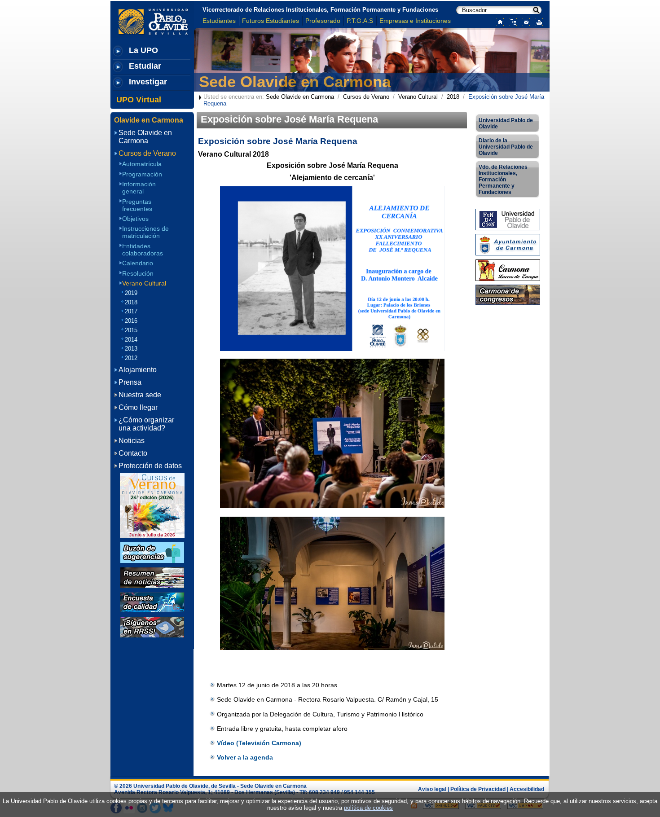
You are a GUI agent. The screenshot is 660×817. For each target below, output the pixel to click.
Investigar (148, 81)
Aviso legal (432, 789)
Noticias (132, 440)
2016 (131, 320)
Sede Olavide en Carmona (295, 81)
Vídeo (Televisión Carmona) (259, 743)
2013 (131, 348)
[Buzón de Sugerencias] (152, 552)
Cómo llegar (138, 407)
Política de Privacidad (478, 789)
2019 (131, 293)
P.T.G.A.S (360, 20)
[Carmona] (507, 269)
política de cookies (368, 807)
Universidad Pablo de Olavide (506, 123)
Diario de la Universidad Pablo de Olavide (506, 146)
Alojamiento (138, 369)
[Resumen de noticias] (152, 577)
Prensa (130, 382)
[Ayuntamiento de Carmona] (507, 244)
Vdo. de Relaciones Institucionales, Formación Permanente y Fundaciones (503, 179)
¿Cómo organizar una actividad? (146, 424)
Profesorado (322, 20)
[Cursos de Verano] (152, 505)
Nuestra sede (140, 395)
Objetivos (135, 218)
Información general (139, 187)
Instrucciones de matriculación (145, 232)
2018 (453, 96)
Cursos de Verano (366, 96)
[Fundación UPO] (507, 219)
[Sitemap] (511, 21)
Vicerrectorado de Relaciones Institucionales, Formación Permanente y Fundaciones (320, 9)
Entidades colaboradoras (142, 249)
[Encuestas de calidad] (152, 602)
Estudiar (145, 65)
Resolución (138, 273)
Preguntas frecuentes (137, 205)
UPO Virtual (138, 99)
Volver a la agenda (245, 757)
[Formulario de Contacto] (524, 21)
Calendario (137, 263)
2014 (131, 339)
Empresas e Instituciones (415, 20)
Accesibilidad (527, 789)
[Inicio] (498, 21)
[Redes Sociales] (152, 626)
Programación (142, 174)
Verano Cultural (418, 96)
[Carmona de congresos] (507, 294)
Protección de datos (150, 466)
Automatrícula (142, 163)
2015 (131, 330)
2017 (131, 311)
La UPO (143, 50)
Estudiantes (219, 20)
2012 (131, 358)
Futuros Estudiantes (270, 20)
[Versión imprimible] (537, 21)
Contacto (133, 453)
